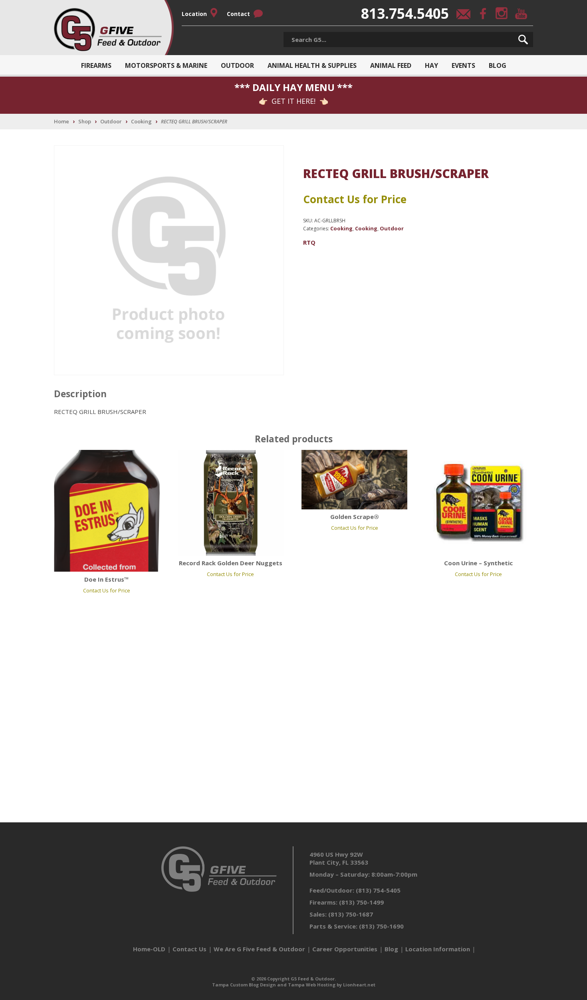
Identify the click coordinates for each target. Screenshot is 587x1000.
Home (61, 121)
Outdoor (237, 65)
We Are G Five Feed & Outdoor (259, 949)
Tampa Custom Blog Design (244, 985)
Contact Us (189, 949)
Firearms (96, 65)
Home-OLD (149, 949)
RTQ (309, 242)
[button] (523, 39)
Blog (497, 65)
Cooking (141, 121)
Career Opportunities (344, 949)
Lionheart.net (359, 985)
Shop (84, 121)
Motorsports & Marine (166, 65)
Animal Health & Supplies (312, 65)
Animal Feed (390, 65)
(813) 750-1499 (361, 902)
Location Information (437, 949)
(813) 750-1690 (381, 926)
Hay (431, 65)
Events (463, 65)
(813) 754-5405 (378, 890)
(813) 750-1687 (350, 914)
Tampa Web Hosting (311, 985)
